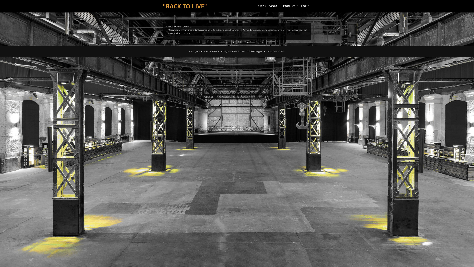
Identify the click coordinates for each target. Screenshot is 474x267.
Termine (261, 5)
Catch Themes (278, 52)
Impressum (289, 5)
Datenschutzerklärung (249, 52)
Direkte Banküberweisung (179, 27)
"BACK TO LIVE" (185, 6)
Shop (304, 5)
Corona (273, 5)
